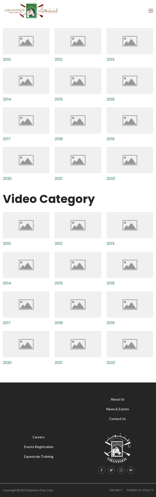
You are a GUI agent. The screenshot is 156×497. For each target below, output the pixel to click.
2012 (58, 59)
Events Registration (38, 447)
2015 (59, 99)
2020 (7, 178)
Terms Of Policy (140, 490)
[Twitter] (111, 470)
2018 (59, 139)
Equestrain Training (38, 456)
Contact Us (117, 419)
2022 (111, 178)
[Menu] (150, 10)
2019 (111, 139)
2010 (7, 59)
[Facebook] (101, 470)
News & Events (117, 409)
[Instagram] (121, 470)
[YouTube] (131, 470)
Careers (39, 437)
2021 (58, 178)
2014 (7, 99)
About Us (117, 399)
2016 (111, 99)
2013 (110, 59)
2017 (7, 139)
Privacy (116, 490)
